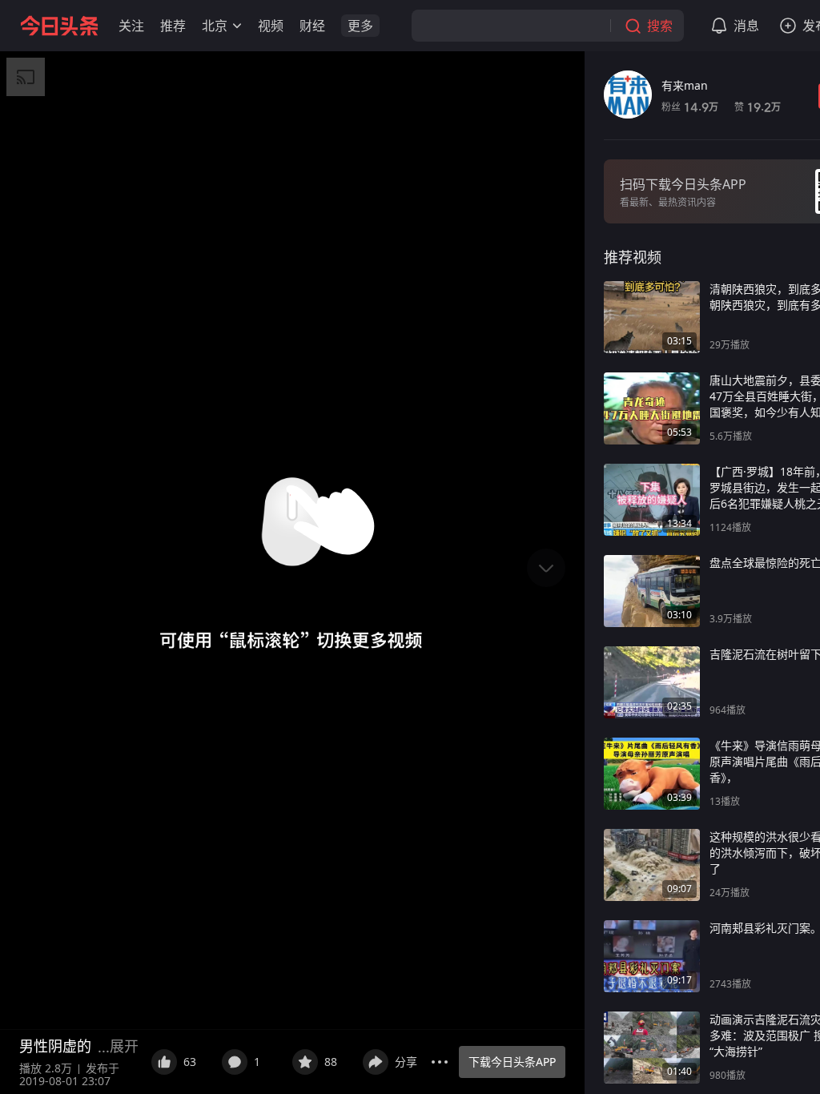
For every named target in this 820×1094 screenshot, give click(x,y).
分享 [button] (406, 1061)
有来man (684, 85)
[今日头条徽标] (59, 25)
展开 (124, 1046)
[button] (131, 25)
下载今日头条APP (512, 1061)
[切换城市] (237, 25)
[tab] (632, 257)
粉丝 (689, 107)
